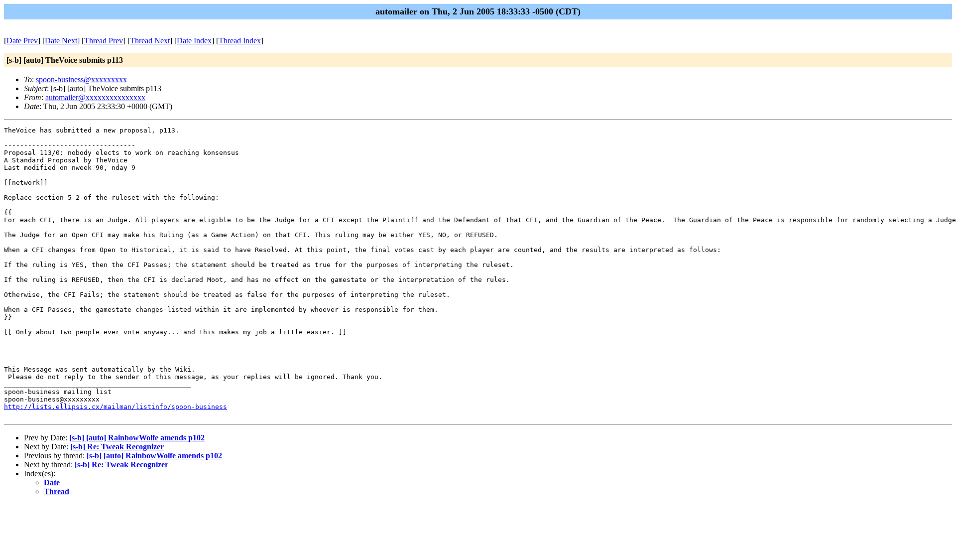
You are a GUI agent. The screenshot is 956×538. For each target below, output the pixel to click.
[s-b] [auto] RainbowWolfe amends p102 (137, 437)
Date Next (61, 40)
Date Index (194, 40)
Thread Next (150, 40)
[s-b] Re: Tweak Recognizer (117, 446)
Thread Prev (103, 40)
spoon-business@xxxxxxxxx (81, 79)
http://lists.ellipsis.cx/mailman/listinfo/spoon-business (115, 406)
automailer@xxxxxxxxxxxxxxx (95, 97)
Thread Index (240, 40)
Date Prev (22, 40)
